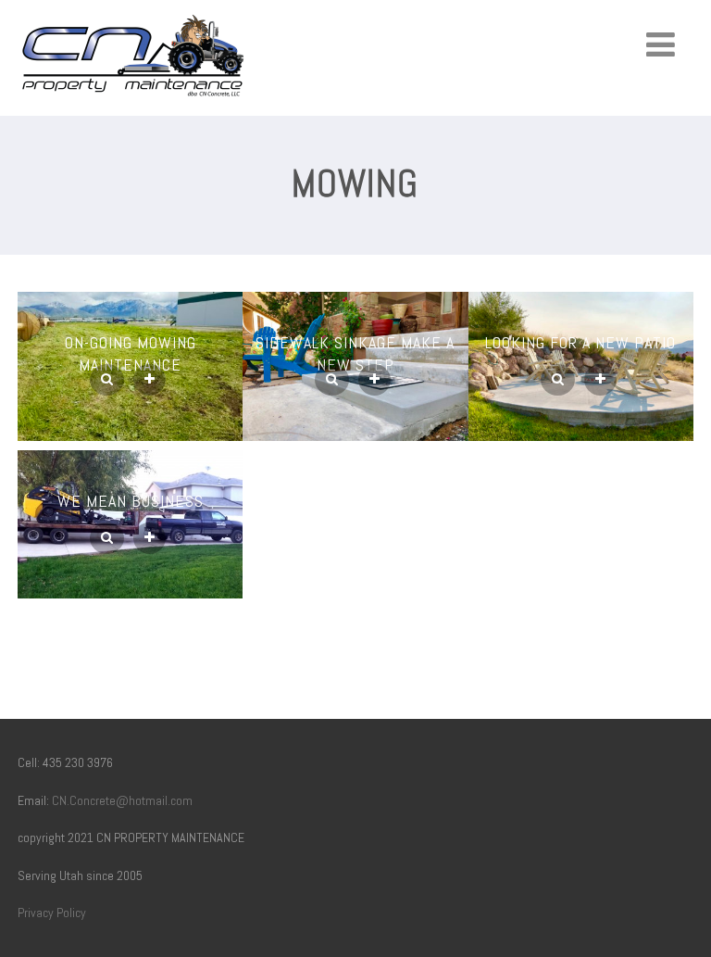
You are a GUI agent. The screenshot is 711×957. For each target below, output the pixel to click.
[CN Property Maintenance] (133, 104)
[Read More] (149, 380)
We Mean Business (130, 500)
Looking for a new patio (580, 342)
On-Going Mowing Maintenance (130, 353)
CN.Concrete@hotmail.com (122, 800)
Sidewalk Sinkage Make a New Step (355, 353)
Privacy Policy (52, 912)
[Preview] (107, 380)
